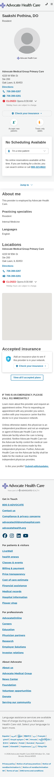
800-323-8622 (38, 167)
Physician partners (13, 635)
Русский (40, 743)
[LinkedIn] (18, 536)
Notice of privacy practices (29, 764)
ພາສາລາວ (13, 743)
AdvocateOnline (12, 618)
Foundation (9, 685)
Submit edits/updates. (37, 466)
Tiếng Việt (42, 746)
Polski (22, 743)
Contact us (8, 510)
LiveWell (7, 551)
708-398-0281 (13, 96)
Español (5, 736)
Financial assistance (14, 585)
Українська (25, 746)
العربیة (13, 736)
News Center (10, 679)
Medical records (11, 591)
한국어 (5, 743)
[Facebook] (5, 536)
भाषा (26, 739)
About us (7, 667)
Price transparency (13, 574)
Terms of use (12, 771)
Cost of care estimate (15, 580)
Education (8, 629)
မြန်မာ (20, 736)
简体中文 (27, 736)
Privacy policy (8, 764)
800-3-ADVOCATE (13, 504)
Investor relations (13, 652)
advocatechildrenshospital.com (21, 522)
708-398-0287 (13, 91)
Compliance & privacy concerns (21, 516)
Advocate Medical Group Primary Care (23, 71)
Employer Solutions (14, 647)
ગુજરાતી (6, 739)
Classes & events (12, 562)
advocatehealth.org (14, 528)
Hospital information (14, 597)
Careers (7, 623)
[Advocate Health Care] (20, 5)
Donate (6, 696)
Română (30, 743)
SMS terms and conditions (31, 771)
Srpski (5, 746)
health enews (10, 556)
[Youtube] (25, 536)
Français (41, 736)
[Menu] (51, 4)
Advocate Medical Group (17, 673)
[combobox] (27, 151)
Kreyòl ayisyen (17, 739)
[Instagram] (12, 536)
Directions (7, 87)
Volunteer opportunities (16, 690)
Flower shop (9, 603)
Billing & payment (13, 568)
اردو (34, 746)
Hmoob (33, 739)
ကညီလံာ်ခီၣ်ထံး (44, 739)
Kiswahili (14, 746)
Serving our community (16, 702)
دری (34, 736)
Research (8, 641)
